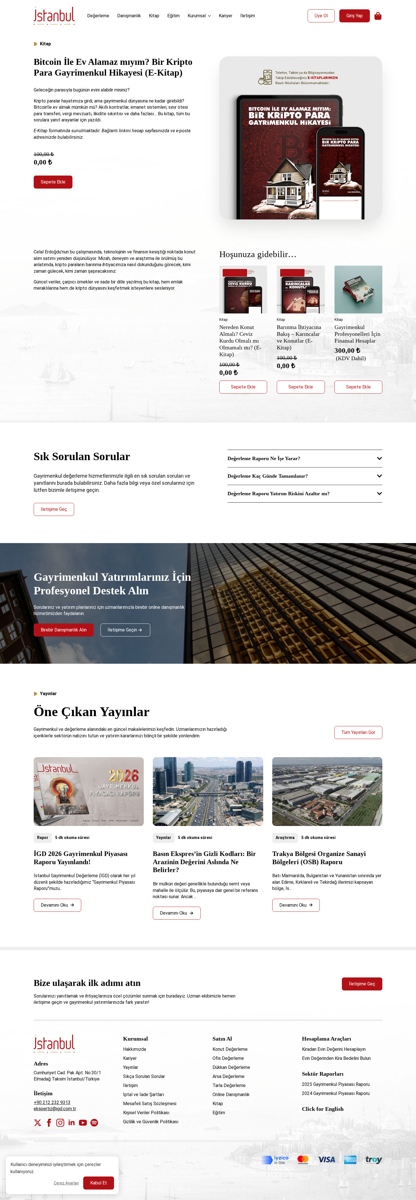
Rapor (42, 837)
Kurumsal (197, 15)
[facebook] (49, 1123)
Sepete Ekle (53, 182)
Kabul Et (98, 1183)
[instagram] (60, 1123)
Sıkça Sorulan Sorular (144, 1076)
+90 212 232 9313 (52, 1102)
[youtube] (83, 1123)
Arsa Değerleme (229, 1076)
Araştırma (285, 837)
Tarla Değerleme (229, 1085)
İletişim (247, 15)
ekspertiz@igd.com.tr (55, 1108)
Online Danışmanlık (231, 1094)
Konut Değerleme (230, 1049)
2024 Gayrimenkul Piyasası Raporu (336, 1093)
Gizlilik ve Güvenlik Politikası (150, 1121)
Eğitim (173, 15)
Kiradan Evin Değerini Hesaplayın (334, 1049)
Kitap (154, 15)
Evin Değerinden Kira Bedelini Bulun (336, 1058)
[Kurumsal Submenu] (210, 16)
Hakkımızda (134, 1049)
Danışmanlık (129, 15)
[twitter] (38, 1123)
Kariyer (225, 15)
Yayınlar (163, 837)
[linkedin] (72, 1123)
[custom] (94, 1123)
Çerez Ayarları (66, 1183)
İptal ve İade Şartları (143, 1094)
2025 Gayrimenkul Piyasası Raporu (336, 1084)
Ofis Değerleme (228, 1058)
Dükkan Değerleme (231, 1067)
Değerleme (98, 15)
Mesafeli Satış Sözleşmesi (149, 1103)
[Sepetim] (378, 16)
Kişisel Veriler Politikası (146, 1112)
